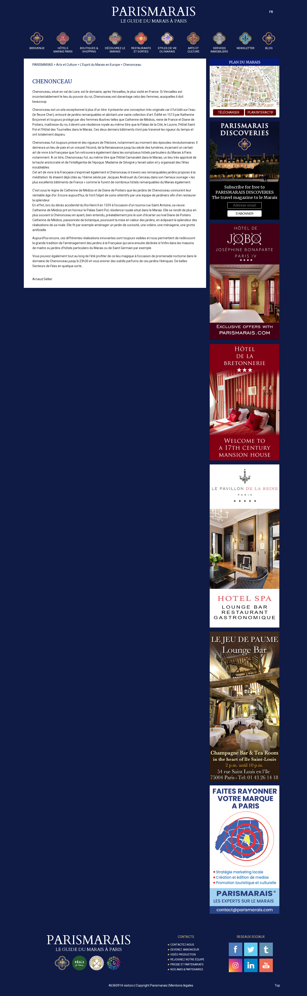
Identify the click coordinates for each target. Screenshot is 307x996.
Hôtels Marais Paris (63, 49)
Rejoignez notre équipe (187, 959)
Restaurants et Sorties (141, 49)
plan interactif (260, 112)
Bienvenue (36, 48)
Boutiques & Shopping (89, 49)
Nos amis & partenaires (186, 969)
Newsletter (245, 48)
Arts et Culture (193, 49)
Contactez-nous (182, 944)
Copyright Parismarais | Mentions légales (164, 985)
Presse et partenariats (186, 964)
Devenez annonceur (184, 949)
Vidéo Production (183, 954)
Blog (269, 48)
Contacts (186, 937)
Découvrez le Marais (115, 49)
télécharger (228, 112)
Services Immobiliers (219, 49)
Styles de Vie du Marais (167, 49)
